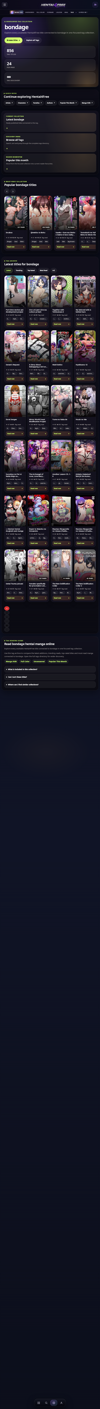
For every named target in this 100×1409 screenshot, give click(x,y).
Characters (23, 103)
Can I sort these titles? (17, 677)
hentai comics (67, 483)
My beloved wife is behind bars (83, 311)
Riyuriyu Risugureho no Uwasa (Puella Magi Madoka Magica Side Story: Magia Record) (61, 530)
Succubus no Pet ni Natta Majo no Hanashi (13, 475)
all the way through (33, 538)
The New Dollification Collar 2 (84, 585)
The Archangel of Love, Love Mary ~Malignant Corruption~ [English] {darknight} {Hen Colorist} (38, 475)
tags (72, 12)
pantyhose (45, 593)
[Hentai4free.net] (53, 5)
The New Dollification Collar (61, 585)
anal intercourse (62, 373)
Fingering (92, 538)
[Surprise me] (53, 1403)
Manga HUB (87, 103)
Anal (66, 12)
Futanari (50, 12)
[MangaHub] (38, 1403)
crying (62, 428)
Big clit (78, 538)
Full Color (41, 12)
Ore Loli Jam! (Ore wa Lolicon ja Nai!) (38, 311)
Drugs (92, 319)
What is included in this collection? (22, 669)
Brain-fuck (45, 428)
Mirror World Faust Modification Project (37, 420)
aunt (88, 241)
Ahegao (9, 241)
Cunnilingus (21, 428)
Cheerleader (14, 428)
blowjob (22, 319)
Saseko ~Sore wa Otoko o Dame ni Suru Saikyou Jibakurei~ (65, 233)
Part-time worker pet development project (14, 311)
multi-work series (67, 319)
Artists (9, 103)
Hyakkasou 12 (81, 365)
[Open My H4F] (95, 5)
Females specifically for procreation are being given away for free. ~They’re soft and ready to (37, 585)
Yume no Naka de (59, 419)
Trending (19, 270)
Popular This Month (68, 103)
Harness (85, 483)
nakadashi (68, 428)
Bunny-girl (21, 373)
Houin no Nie (81, 419)
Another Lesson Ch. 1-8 (61, 475)
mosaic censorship (44, 319)
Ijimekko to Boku (38, 232)
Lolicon (59, 12)
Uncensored (29, 12)
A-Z (54, 270)
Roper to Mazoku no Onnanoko (37, 530)
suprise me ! (83, 12)
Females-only (60, 538)
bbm (46, 241)
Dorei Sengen (11, 419)
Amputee (9, 319)
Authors (51, 103)
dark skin (86, 319)
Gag (31, 319)
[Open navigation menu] (4, 4)
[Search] (46, 1403)
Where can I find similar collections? (23, 684)
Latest (8, 270)
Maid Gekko (57, 365)
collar (55, 319)
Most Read (43, 270)
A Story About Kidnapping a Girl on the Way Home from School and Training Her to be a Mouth (37, 366)
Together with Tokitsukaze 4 (58, 311)
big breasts (71, 241)
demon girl (17, 483)
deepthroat (86, 428)
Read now (15, 247)
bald (58, 241)
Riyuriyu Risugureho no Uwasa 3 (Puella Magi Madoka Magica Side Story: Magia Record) (84, 530)
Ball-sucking (33, 373)
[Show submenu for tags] (75, 12)
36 (7, 626)
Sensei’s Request (13, 365)
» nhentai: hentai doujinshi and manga (14, 530)
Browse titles (13, 40)
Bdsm (22, 241)
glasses (61, 483)
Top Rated (31, 270)
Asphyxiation (16, 319)
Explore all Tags (32, 40)
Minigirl (69, 593)
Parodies (37, 103)
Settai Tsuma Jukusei (14, 584)
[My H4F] (61, 1403)
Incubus (9, 232)
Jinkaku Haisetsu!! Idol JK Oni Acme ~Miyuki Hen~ (83, 475)
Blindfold (40, 373)
